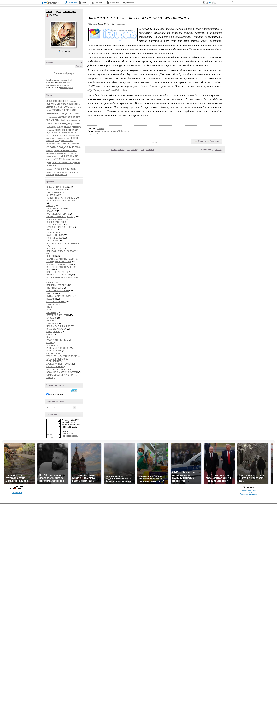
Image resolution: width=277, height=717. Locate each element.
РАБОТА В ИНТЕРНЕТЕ (57, 340)
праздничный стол (64, 140)
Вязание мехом (55, 192)
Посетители (67, 434)
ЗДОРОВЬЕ (51, 232)
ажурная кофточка (57, 100)
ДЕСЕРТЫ (51, 256)
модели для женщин (57, 135)
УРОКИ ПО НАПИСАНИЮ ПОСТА (61, 356)
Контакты (248, 492)
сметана (49, 151)
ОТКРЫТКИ (51, 282)
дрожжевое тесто (69, 116)
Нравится (202, 141)
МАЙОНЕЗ (51, 321)
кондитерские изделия (60, 126)
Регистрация (73, 2)
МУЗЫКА (50, 345)
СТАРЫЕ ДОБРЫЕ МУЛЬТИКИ (60, 375)
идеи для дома (72, 123)
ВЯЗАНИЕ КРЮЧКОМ (56, 190)
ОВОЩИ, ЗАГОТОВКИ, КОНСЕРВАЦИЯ (56, 223)
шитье (71, 172)
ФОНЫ (49, 342)
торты (59, 159)
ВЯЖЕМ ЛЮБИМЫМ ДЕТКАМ (59, 216)
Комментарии (69, 11)
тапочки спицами (62, 153)
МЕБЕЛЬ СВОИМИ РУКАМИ (59, 369)
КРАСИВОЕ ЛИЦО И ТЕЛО (58, 227)
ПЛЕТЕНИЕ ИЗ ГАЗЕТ (56, 272)
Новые (218, 149)
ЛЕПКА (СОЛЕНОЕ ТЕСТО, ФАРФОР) (63, 243)
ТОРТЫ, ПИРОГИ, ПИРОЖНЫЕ (60, 198)
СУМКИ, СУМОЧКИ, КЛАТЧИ (59, 296)
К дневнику (132, 149)
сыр (56, 150)
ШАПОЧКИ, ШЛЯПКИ (56, 208)
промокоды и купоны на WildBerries (111, 131)
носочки (74, 137)
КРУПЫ (49, 377)
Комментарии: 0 (66, 88)
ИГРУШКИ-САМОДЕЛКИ (57, 315)
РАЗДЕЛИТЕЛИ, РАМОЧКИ (58, 275)
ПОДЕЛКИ (51, 299)
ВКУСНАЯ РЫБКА (54, 235)
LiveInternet (51, 3)
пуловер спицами (68, 143)
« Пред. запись (117, 149)
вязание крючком (64, 110)
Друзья (58, 11)
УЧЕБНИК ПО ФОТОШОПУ (58, 348)
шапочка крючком (63, 166)
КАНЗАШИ (51, 318)
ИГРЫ (49, 310)
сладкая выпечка (69, 147)
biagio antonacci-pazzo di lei (59, 80)
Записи (49, 11)
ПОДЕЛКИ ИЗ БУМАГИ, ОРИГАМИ (62, 277)
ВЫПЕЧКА (51, 195)
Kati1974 (47, 15)
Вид (208, 3)
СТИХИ (49, 307)
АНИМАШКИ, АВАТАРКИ (57, 291)
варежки (72, 101)
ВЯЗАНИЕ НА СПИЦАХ (57, 187)
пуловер (50, 143)
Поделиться (214, 141)
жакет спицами (56, 120)
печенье (50, 140)
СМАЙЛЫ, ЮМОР (54, 367)
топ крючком (67, 155)
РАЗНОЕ (50, 230)
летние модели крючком (67, 133)
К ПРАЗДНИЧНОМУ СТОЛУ (58, 261)
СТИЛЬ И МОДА (53, 353)
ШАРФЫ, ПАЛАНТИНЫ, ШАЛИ (60, 259)
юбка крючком (61, 175)
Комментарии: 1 (65, 82)
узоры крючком (71, 159)
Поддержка (204, 2)
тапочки (64, 150)
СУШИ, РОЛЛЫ (53, 332)
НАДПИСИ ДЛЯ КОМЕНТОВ (59, 264)
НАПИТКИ (51, 293)
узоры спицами (56, 162)
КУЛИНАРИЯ (52, 241)
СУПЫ (49, 334)
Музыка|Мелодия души (57, 85)
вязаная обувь (62, 106)
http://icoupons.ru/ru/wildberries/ (107, 90)
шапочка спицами (64, 168)
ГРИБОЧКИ (51, 304)
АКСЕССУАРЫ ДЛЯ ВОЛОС (59, 364)
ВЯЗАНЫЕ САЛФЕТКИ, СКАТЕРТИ (62, 372)
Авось (112, 2)
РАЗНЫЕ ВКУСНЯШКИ (56, 214)
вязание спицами (58, 113)
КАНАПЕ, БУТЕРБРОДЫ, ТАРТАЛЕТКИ (57, 360)
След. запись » (147, 149)
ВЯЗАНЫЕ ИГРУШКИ (56, 329)
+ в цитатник (120, 24)
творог (56, 156)
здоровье (58, 123)
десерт (55, 117)
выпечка (51, 103)
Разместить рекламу (249, 494)
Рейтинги (98, 2)
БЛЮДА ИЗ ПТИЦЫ (55, 248)
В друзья (66, 51)
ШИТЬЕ (49, 206)
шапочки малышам (56, 172)
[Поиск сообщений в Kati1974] (74, 390)
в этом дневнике (56, 395)
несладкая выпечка (62, 138)
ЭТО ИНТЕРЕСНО (54, 288)
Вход (84, 2)
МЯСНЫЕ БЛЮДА (54, 238)
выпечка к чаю (65, 103)
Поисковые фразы (70, 436)
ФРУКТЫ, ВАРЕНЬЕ (55, 301)
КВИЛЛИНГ (51, 323)
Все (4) (79, 66)
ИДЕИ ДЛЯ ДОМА (54, 219)
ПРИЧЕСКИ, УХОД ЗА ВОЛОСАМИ (62, 251)
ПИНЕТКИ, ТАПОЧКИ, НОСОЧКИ (61, 201)
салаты (51, 147)
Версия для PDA (248, 490)
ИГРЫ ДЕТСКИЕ (54, 351)
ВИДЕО (49, 337)
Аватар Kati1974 (63, 34)
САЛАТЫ (50, 211)
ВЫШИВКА (51, 312)
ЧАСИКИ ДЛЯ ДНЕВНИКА (58, 326)
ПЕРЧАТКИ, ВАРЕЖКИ (56, 285)
